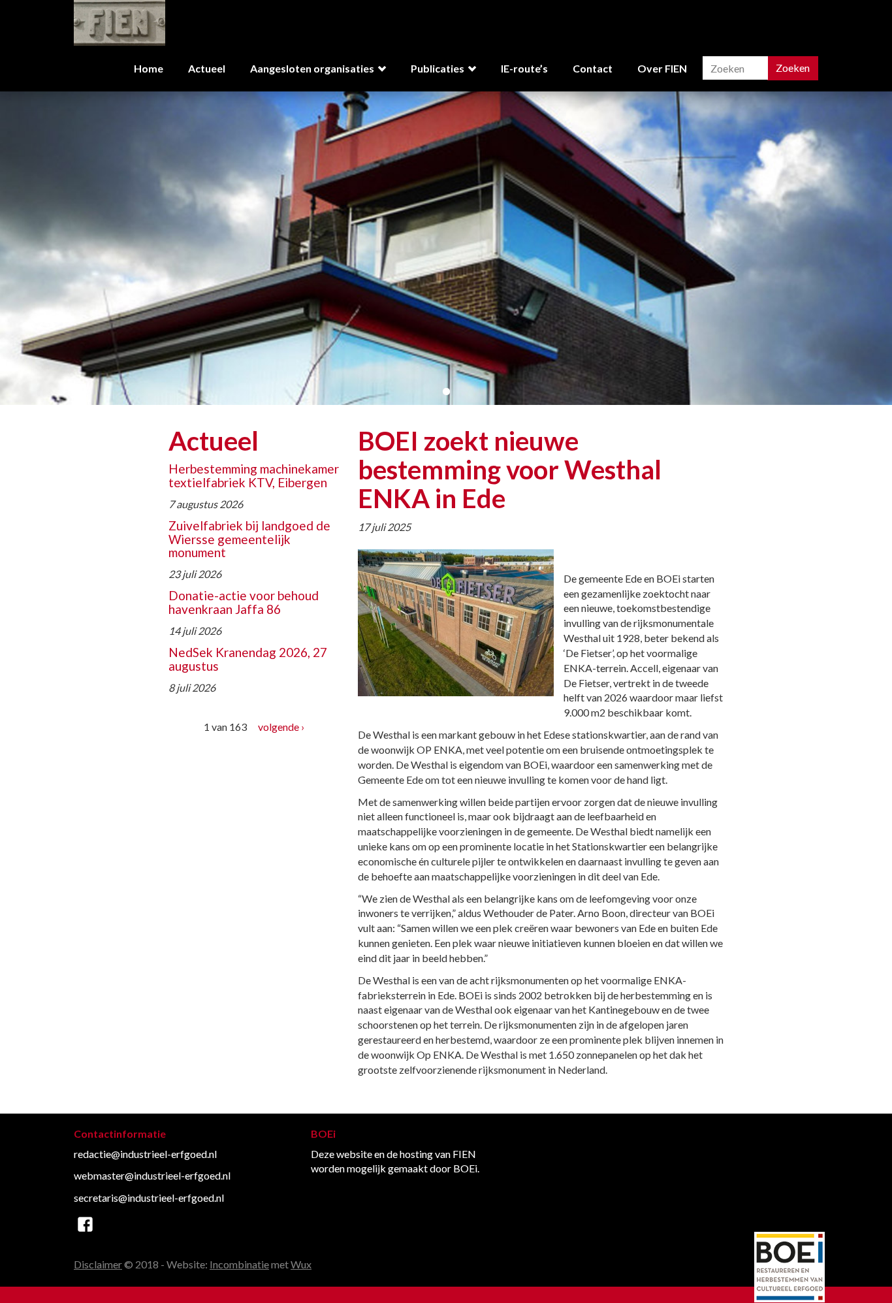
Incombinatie (239, 1264)
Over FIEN (662, 68)
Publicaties (437, 68)
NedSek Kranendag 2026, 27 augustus (247, 659)
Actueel (206, 68)
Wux (301, 1264)
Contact (593, 68)
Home (148, 68)
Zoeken (793, 67)
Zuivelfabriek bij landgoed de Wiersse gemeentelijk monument (249, 539)
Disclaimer (98, 1264)
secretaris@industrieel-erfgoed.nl (149, 1197)
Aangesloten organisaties (312, 68)
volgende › (281, 726)
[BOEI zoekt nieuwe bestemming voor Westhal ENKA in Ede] (456, 621)
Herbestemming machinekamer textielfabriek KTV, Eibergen (253, 475)
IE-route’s (524, 68)
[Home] (119, 21)
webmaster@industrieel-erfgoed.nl (152, 1175)
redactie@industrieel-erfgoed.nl (145, 1154)
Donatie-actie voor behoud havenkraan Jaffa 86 (243, 602)
